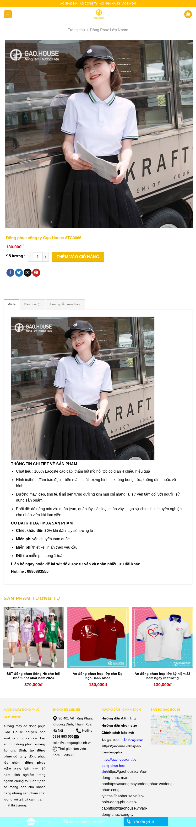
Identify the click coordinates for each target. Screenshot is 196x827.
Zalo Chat (42, 822)
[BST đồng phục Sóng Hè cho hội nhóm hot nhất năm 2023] (33, 637)
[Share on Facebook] (10, 273)
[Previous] (3, 652)
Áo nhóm (129, 3)
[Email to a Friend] (28, 273)
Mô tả (11, 304)
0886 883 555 (63, 736)
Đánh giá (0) (32, 304)
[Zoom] (11, 222)
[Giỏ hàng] (188, 14)
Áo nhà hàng (110, 3)
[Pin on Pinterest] (36, 273)
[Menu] (8, 14)
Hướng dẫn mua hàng (66, 304)
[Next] (192, 652)
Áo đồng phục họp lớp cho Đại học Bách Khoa (98, 676)
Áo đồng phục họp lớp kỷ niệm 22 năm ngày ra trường (162, 676)
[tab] (11, 304)
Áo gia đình (68, 3)
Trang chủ (76, 30)
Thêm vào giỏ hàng (78, 257)
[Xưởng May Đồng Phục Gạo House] (98, 14)
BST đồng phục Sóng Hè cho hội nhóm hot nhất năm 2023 (33, 676)
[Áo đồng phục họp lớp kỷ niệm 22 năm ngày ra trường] (162, 637)
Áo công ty (89, 3)
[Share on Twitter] (19, 273)
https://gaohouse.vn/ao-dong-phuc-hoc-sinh (119, 765)
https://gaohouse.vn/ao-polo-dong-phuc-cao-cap (123, 802)
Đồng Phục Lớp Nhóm (109, 30)
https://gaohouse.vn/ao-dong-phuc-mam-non (124, 777)
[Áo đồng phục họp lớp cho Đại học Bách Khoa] (98, 637)
